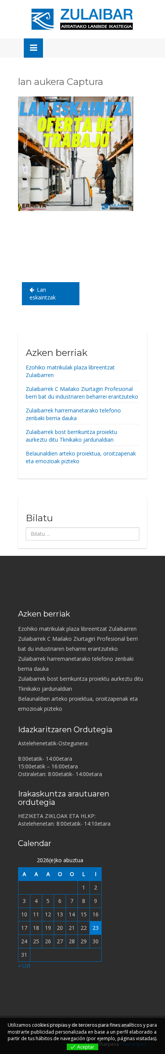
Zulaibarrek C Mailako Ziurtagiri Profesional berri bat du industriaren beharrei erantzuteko (82, 392)
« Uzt (24, 965)
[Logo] (82, 19)
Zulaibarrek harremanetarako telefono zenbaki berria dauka (73, 414)
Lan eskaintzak (43, 293)
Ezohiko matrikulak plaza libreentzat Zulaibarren (77, 628)
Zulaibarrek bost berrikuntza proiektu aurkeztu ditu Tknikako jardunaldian (71, 435)
